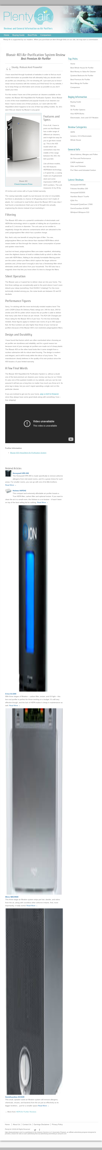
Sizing (72, 106)
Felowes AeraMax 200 (79, 189)
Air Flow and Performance (80, 158)
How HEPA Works (77, 114)
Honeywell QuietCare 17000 (81, 204)
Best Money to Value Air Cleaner (83, 72)
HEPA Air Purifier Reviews (26, 1112)
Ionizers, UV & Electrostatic (81, 136)
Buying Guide (18, 35)
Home (6, 35)
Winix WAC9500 (11, 897)
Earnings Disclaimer (41, 1124)
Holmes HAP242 (19, 491)
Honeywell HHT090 (78, 185)
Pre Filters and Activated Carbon (83, 170)
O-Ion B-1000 (10, 694)
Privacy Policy (57, 1124)
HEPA (72, 132)
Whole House (75, 140)
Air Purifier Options (77, 110)
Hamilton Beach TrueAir (79, 196)
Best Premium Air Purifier (80, 79)
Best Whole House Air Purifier (82, 68)
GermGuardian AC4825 (79, 208)
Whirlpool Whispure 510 (79, 212)
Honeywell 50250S (77, 193)
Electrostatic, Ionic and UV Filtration (84, 118)
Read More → (10, 485)
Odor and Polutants (78, 166)
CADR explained (76, 162)
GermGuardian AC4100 (14, 1097)
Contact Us (27, 1124)
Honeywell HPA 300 (21, 473)
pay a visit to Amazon (49, 394)
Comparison (45, 35)
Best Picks (32, 35)
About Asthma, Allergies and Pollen (84, 154)
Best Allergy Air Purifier (79, 83)
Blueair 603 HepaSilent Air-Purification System (28, 453)
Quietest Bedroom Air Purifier (81, 76)
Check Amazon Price (23, 184)
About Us (16, 1124)
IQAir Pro (74, 200)
